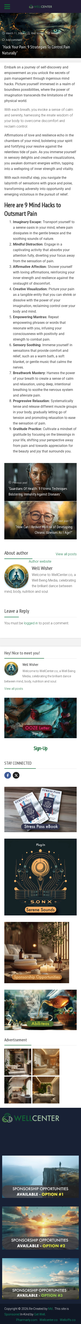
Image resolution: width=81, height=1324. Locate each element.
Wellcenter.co (49, 1320)
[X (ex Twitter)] (16, 775)
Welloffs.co (68, 1320)
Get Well (39, 1314)
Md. (50, 1308)
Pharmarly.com (26, 1320)
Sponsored (12, 1314)
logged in (31, 623)
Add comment (14, 40)
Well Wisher (37, 33)
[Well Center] (40, 6)
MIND (54, 33)
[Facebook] (7, 775)
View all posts (66, 554)
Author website (40, 561)
